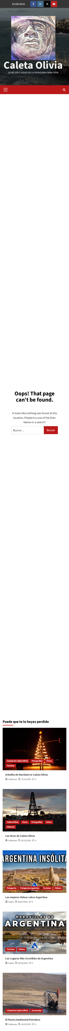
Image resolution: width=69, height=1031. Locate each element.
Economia (36, 1010)
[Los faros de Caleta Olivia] (34, 810)
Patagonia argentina (29, 888)
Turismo (11, 765)
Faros (24, 822)
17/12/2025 (26, 779)
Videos (58, 888)
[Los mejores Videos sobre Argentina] (34, 871)
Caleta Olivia (33, 65)
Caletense (12, 779)
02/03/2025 (23, 963)
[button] (5, 89)
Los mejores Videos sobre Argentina (26, 897)
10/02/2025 (26, 1024)
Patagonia (11, 888)
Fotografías (37, 760)
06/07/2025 (23, 901)
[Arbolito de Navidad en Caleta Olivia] (34, 749)
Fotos (49, 760)
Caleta (11, 901)
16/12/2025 (26, 840)
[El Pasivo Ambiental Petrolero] (34, 994)
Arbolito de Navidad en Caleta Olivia (26, 775)
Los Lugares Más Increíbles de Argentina (29, 958)
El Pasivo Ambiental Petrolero (22, 1020)
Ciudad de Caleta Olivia (17, 760)
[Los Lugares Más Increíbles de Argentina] (34, 933)
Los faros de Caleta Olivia (20, 836)
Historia (10, 826)
